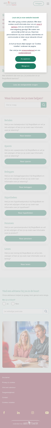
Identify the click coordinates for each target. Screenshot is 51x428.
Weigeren (26, 66)
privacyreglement (28, 50)
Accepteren (25, 59)
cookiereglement (25, 53)
